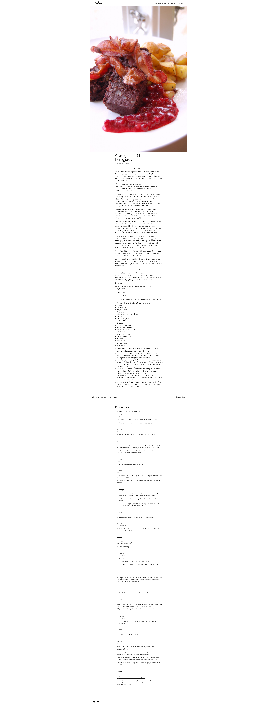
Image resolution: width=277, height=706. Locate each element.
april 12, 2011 (119, 629)
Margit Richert (123, 163)
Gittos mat (129, 163)
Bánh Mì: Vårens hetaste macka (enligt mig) (105, 397)
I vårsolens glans (180, 397)
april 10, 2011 (119, 414)
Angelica (119, 461)
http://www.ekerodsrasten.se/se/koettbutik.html (131, 678)
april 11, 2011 (121, 588)
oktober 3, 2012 (120, 641)
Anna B (118, 514)
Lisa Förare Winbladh (121, 525)
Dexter (145, 236)
